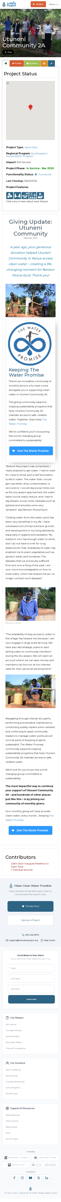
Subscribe (31, 999)
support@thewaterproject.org (23, 940)
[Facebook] (14, 1177)
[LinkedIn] (46, 1177)
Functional (44, 174)
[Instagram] (22, 1177)
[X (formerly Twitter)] (38, 1177)
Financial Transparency (15, 1048)
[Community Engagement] (17, 195)
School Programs (13, 1088)
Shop (8, 1133)
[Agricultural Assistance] (25, 195)
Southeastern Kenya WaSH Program (27, 155)
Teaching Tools (12, 1121)
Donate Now (32, 906)
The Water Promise (13, 1030)
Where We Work (12, 1036)
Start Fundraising (13, 1070)
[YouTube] (30, 1177)
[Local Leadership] (9, 195)
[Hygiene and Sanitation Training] (32, 195)
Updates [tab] (33, 63)
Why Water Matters (14, 1042)
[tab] (5, 63)
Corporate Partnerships (15, 1082)
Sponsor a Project (30, 920)
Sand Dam (31, 147)
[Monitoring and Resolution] (40, 195)
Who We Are (11, 1024)
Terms (48, 1193)
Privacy (41, 1193)
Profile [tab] (18, 63)
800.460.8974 (32, 935)
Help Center (49, 940)
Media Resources (13, 1115)
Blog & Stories (11, 1127)
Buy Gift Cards (12, 1076)
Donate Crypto (12, 1093)
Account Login (12, 1139)
